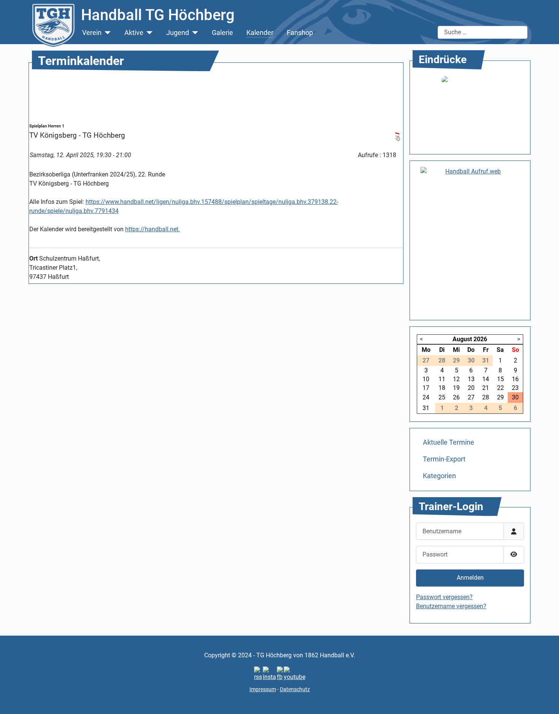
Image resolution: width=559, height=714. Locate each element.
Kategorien (439, 476)
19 (456, 387)
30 (515, 397)
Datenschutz (295, 689)
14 (485, 379)
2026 (480, 339)
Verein (92, 33)
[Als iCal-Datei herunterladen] (397, 136)
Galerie (222, 33)
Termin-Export (444, 459)
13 (471, 379)
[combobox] (482, 32)
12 (456, 379)
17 (425, 387)
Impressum (262, 689)
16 (515, 379)
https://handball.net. (152, 229)
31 (425, 408)
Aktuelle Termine (448, 442)
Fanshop (300, 33)
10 (425, 379)
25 (441, 397)
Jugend (177, 33)
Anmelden (470, 577)
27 (471, 397)
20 (471, 387)
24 (425, 397)
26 (456, 397)
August (462, 339)
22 (500, 387)
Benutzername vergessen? (451, 606)
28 (485, 397)
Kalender (259, 33)
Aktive (133, 33)
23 (515, 387)
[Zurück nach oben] (545, 700)
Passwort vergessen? (444, 597)
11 (441, 379)
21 (485, 387)
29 (500, 397)
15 (500, 379)
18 (441, 387)
